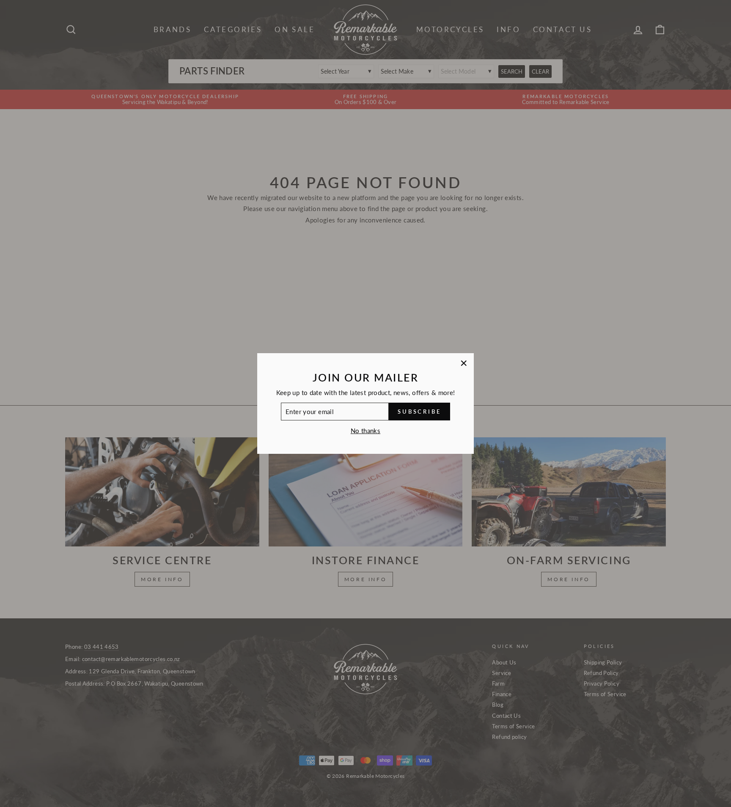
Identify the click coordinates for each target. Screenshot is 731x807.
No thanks (365, 430)
